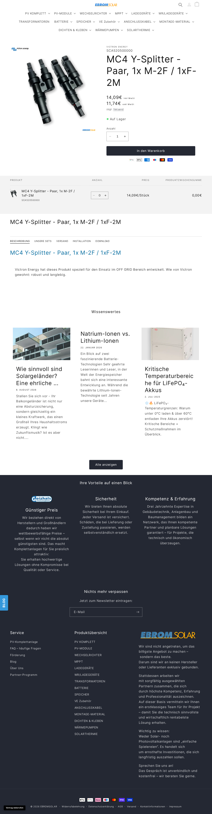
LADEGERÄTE (141, 13)
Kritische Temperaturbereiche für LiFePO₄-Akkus (169, 379)
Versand (118, 109)
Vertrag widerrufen (14, 808)
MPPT (119, 13)
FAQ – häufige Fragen (25, 648)
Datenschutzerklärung (101, 806)
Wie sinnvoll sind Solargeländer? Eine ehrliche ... (39, 376)
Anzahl (110, 128)
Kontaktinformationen (152, 806)
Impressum (175, 806)
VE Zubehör (107, 21)
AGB (120, 806)
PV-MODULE (63, 13)
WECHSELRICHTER (93, 13)
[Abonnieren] (137, 612)
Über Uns (17, 668)
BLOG (4, 602)
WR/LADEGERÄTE (171, 13)
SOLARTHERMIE (138, 30)
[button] (37, 13)
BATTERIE (61, 21)
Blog (13, 661)
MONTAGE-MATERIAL (174, 21)
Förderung (17, 655)
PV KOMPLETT (35, 13)
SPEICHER (83, 21)
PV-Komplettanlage (24, 641)
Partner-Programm (23, 674)
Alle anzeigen (106, 464)
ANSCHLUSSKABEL (138, 21)
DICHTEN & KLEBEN (73, 30)
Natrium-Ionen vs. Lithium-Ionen (105, 337)
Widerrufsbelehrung (73, 806)
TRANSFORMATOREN (89, 681)
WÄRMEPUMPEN (107, 30)
